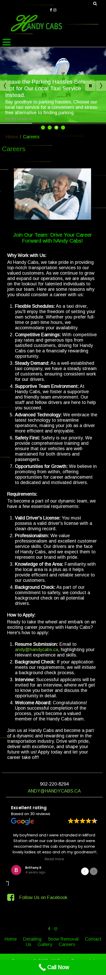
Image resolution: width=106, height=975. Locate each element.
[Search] (95, 3)
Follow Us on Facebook (43, 897)
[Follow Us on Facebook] (11, 897)
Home (12, 136)
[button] (94, 871)
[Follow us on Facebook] (51, 9)
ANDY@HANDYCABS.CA (54, 791)
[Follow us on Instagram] (54, 9)
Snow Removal (63, 939)
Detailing (32, 939)
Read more (16, 118)
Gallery (45, 944)
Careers (67, 944)
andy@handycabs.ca (36, 649)
